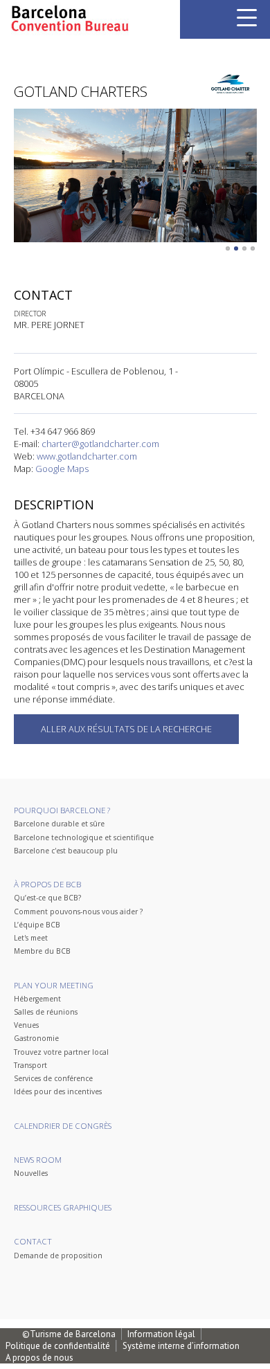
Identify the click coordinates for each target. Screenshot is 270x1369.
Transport (30, 1065)
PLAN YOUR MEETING (53, 985)
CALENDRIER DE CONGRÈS (62, 1126)
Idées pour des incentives (58, 1091)
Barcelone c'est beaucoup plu (66, 850)
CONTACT (33, 1241)
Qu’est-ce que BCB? (47, 898)
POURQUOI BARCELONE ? (62, 810)
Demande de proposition (58, 1255)
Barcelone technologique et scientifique (84, 837)
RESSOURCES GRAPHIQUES (62, 1207)
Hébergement (37, 999)
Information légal (161, 1334)
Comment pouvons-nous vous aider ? (78, 911)
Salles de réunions (46, 1012)
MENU (246, 18)
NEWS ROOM (38, 1159)
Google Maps (62, 468)
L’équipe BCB (37, 925)
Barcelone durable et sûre (59, 823)
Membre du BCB (42, 951)
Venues (26, 1025)
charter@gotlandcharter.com (100, 443)
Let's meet (31, 938)
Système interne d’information (181, 1346)
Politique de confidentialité (58, 1346)
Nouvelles (31, 1173)
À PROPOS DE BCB (47, 884)
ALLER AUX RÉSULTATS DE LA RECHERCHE (126, 729)
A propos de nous (39, 1357)
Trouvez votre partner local (61, 1052)
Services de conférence (53, 1078)
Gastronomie (36, 1038)
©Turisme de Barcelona (69, 1334)
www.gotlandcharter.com (87, 456)
